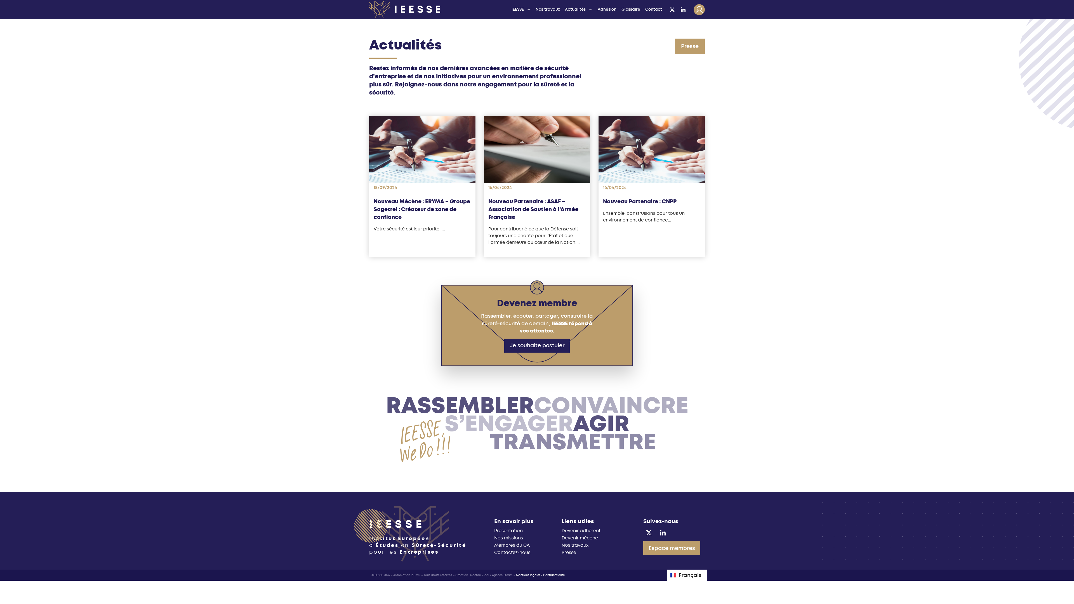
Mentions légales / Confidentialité (540, 575)
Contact (653, 9)
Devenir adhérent (581, 531)
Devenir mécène (580, 538)
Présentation (508, 531)
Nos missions (508, 538)
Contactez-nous (512, 552)
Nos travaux (548, 9)
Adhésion (607, 9)
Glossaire (630, 9)
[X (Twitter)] (672, 9)
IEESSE (518, 9)
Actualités (575, 9)
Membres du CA (512, 545)
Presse (569, 552)
